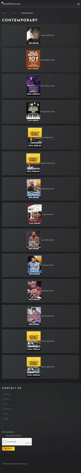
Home (4, 13)
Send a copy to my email (13, 435)
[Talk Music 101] (33, 60)
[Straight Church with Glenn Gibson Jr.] (33, 86)
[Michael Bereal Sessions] (34, 189)
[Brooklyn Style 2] (34, 341)
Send (9, 448)
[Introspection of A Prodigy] (35, 214)
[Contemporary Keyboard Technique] (34, 291)
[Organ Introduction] (33, 163)
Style (13, 13)
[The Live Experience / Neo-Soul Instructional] (34, 35)
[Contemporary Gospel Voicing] (34, 316)
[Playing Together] (35, 137)
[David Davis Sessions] (34, 265)
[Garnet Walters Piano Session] (34, 240)
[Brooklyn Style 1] (34, 367)
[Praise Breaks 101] (33, 112)
